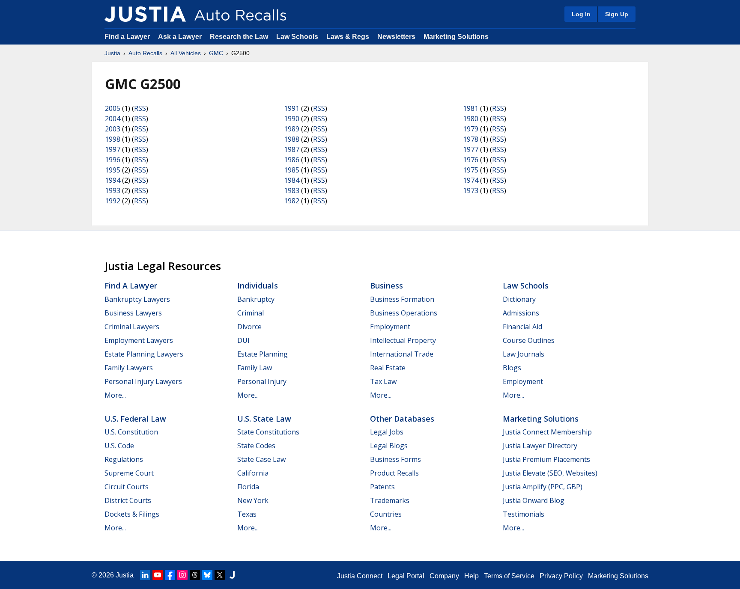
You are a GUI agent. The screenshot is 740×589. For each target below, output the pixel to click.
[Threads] (195, 575)
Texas (247, 514)
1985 (291, 170)
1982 (291, 200)
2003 (112, 129)
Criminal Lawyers (131, 326)
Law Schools (297, 36)
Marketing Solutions (456, 36)
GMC (216, 53)
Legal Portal (406, 576)
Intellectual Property (403, 340)
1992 (112, 200)
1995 (112, 170)
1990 (291, 118)
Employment (390, 326)
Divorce (249, 326)
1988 (291, 139)
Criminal (250, 313)
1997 (112, 149)
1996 (112, 159)
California (253, 473)
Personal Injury (261, 381)
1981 (470, 108)
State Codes (256, 445)
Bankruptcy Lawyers (137, 299)
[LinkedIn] (145, 575)
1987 (291, 149)
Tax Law (383, 381)
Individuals (257, 285)
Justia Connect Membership (547, 432)
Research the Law (239, 36)
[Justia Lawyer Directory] (232, 575)
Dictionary (519, 299)
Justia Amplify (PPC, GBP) (542, 486)
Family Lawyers (128, 367)
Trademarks (389, 500)
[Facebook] (170, 575)
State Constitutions (268, 432)
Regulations (123, 459)
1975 (470, 170)
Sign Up (616, 14)
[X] (220, 575)
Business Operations (403, 313)
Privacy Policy (561, 576)
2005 (112, 108)
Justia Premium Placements (546, 459)
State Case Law (261, 459)
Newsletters (396, 36)
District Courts (127, 500)
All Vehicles (185, 53)
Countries (386, 514)
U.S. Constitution (131, 432)
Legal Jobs (386, 432)
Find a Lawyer (127, 36)
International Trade (401, 354)
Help (471, 576)
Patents (382, 486)
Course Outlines (529, 340)
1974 (470, 180)
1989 (291, 129)
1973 (470, 190)
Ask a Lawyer (180, 36)
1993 (112, 190)
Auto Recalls (145, 53)
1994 (112, 180)
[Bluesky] (207, 575)
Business (386, 285)
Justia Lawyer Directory (540, 445)
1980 (470, 118)
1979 (470, 129)
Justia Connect (359, 576)
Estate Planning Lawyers (143, 354)
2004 (112, 118)
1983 (291, 190)
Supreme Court (129, 473)
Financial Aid (522, 326)
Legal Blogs (389, 445)
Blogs (512, 367)
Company (444, 576)
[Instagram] (182, 575)
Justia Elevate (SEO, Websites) (550, 473)
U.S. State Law (264, 418)
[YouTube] (157, 575)
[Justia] (145, 14)
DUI (243, 340)
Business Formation (402, 299)
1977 (470, 149)
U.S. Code (119, 445)
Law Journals (523, 354)
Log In (581, 14)
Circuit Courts (126, 486)
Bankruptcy (256, 299)
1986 (291, 159)
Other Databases (402, 418)
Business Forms (395, 459)
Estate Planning (262, 354)
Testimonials (523, 514)
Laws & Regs (347, 36)
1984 (291, 180)
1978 (470, 139)
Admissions (521, 313)
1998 (112, 139)
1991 (291, 108)
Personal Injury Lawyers (143, 381)
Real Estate (388, 367)
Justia (112, 53)
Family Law (254, 367)
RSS (140, 108)
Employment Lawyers (138, 340)
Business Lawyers (133, 313)
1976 (470, 159)
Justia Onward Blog (533, 500)
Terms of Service (509, 576)
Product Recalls (394, 473)
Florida (248, 486)
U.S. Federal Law (135, 418)
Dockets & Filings (131, 514)
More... (115, 395)
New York (253, 500)
